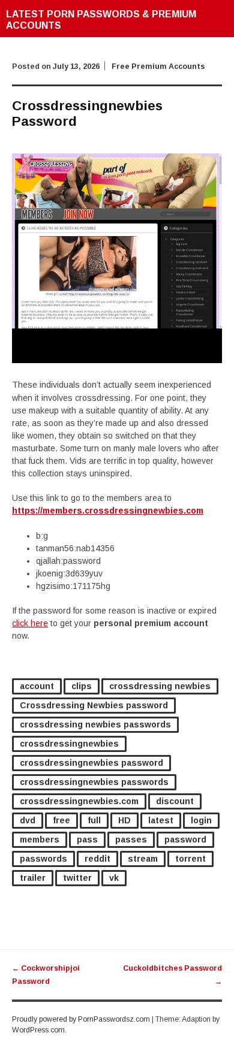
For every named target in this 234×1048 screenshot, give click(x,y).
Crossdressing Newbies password (94, 705)
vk (114, 878)
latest (160, 820)
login (201, 820)
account (37, 686)
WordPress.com (38, 1030)
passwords (43, 858)
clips (81, 686)
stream (143, 858)
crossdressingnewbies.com (79, 801)
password (185, 839)
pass (87, 839)
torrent (190, 858)
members (39, 839)
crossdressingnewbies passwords (94, 782)
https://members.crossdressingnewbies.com (107, 510)
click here (30, 623)
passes (131, 839)
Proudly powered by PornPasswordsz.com (81, 1019)
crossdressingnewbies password (91, 763)
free (61, 820)
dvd (27, 820)
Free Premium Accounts (158, 66)
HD (124, 820)
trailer (33, 878)
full (94, 820)
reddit (97, 858)
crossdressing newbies (160, 686)
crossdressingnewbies (69, 743)
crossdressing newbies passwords (95, 724)
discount (175, 801)
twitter (77, 878)
